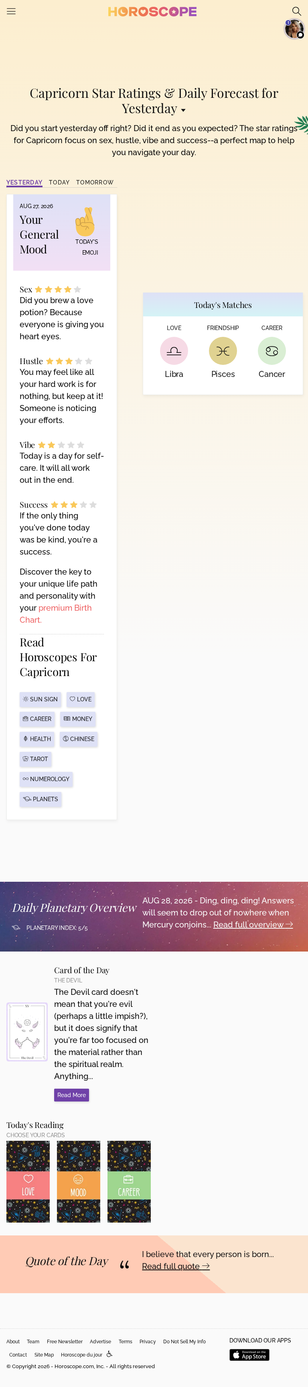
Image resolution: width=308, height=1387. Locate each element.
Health (39, 739)
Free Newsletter (65, 1341)
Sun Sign (43, 699)
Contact (18, 1355)
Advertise (100, 1341)
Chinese (81, 739)
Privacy (148, 1341)
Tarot (38, 759)
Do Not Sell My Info (184, 1341)
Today (59, 182)
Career (39, 719)
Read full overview (249, 924)
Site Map (44, 1355)
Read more (71, 1095)
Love (83, 699)
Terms (125, 1341)
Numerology (48, 779)
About (13, 1341)
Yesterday (24, 182)
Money (81, 719)
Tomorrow (95, 182)
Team (33, 1341)
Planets (44, 799)
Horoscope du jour (81, 1355)
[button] (110, 1354)
